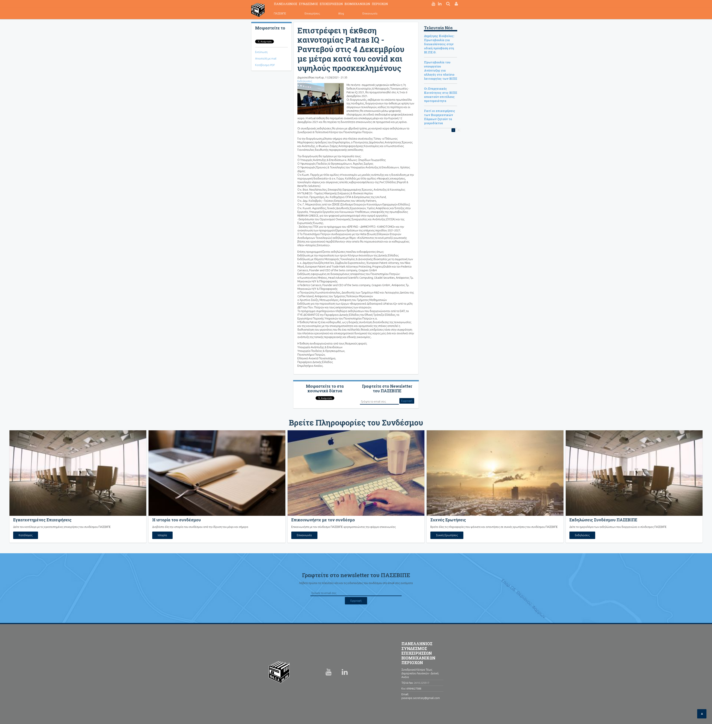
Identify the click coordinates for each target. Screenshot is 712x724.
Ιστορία (162, 535)
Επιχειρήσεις (312, 13)
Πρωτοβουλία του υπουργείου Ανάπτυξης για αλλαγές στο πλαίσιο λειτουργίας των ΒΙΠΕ (440, 70)
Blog (341, 13)
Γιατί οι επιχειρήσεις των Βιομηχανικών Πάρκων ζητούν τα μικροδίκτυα (439, 117)
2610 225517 (421, 682)
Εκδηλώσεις (304, 81)
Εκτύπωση (261, 52)
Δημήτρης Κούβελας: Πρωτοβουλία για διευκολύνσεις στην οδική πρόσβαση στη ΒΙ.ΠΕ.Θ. (439, 44)
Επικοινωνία (370, 13)
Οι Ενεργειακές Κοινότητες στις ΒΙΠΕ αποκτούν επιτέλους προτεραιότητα (440, 95)
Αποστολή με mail (265, 58)
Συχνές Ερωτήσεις (447, 535)
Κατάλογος (25, 535)
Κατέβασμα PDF (265, 65)
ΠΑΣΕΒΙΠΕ (280, 13)
